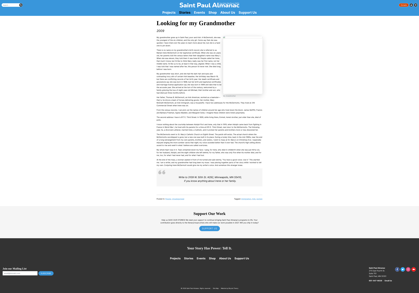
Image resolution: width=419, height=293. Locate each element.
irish (253, 199)
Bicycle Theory (233, 288)
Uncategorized (178, 199)
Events (199, 12)
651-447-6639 (375, 281)
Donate (404, 5)
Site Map (216, 288)
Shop (213, 12)
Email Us (388, 281)
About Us (227, 12)
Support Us (248, 12)
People (168, 199)
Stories (185, 12)
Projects (169, 12)
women (259, 199)
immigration (246, 199)
